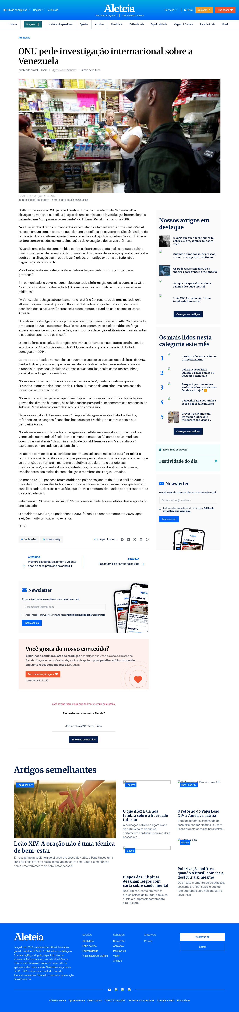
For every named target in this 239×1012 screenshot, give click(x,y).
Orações (30, 24)
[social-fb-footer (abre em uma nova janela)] (116, 990)
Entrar (190, 10)
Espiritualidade (159, 24)
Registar (202, 10)
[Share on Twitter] (134, 539)
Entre (99, 726)
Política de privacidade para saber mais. (86, 614)
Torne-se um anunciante (141, 1000)
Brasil (225, 24)
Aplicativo (118, 946)
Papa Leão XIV (207, 24)
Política (185, 842)
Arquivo (99, 24)
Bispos (130, 850)
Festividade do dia (178, 461)
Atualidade (116, 24)
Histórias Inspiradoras (60, 24)
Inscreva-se (119, 950)
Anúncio (117, 960)
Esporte (130, 784)
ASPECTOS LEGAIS (115, 1000)
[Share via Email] (141, 539)
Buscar (54, 10)
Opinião (84, 24)
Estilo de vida (136, 24)
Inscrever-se (32, 623)
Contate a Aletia (165, 1000)
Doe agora (223, 10)
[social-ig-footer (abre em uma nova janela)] (129, 990)
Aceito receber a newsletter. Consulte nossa (66, 615)
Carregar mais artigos (188, 314)
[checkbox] (23, 615)
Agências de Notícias (64, 70)
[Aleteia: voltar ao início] (119, 8)
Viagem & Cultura (183, 24)
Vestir (116, 955)
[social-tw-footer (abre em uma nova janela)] (122, 990)
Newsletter (119, 941)
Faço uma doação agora (41, 674)
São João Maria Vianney (133, 15)
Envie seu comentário (84, 739)
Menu (13, 24)
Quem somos (94, 1000)
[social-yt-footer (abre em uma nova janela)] (109, 990)
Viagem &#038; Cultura (95, 955)
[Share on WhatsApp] (147, 539)
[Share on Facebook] (122, 539)
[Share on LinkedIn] (128, 539)
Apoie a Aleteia (77, 1000)
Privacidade (183, 1000)
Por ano (148, 941)
